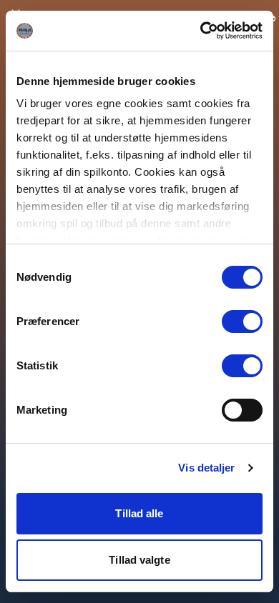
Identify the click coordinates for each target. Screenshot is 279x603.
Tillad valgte (139, 560)
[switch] (242, 321)
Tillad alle (139, 513)
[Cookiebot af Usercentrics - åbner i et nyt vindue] (201, 30)
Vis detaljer (206, 468)
